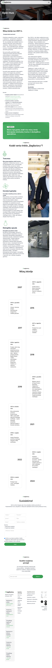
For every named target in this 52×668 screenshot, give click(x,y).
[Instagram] (46, 604)
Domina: (6, 525)
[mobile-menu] (48, 2)
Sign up (37, 576)
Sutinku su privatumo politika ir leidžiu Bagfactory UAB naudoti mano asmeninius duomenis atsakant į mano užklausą (14, 540)
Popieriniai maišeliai (9, 528)
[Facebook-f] (42, 601)
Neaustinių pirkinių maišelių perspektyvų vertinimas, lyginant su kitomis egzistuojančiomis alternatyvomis (13, 98)
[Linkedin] (46, 601)
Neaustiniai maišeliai (10, 526)
